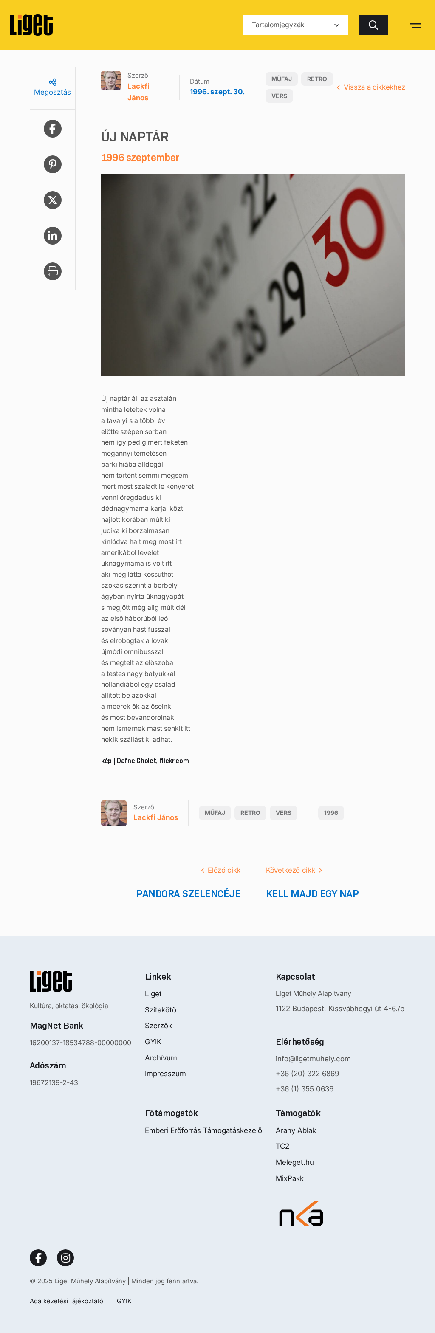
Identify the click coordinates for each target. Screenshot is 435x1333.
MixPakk (290, 1178)
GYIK (153, 1041)
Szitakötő (160, 1010)
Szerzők (158, 1025)
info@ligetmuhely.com (313, 1058)
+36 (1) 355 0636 (304, 1089)
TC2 (282, 1146)
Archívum (161, 1058)
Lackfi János (138, 92)
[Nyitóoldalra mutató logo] (80, 981)
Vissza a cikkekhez (374, 87)
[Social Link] (38, 1257)
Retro (317, 78)
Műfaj (281, 78)
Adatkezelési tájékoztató (66, 1301)
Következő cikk (290, 870)
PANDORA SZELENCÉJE (188, 894)
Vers (279, 95)
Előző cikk (224, 870)
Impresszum (165, 1073)
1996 (331, 812)
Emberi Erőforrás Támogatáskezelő (203, 1130)
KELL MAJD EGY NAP (312, 894)
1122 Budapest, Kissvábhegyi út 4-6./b (340, 1008)
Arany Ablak (296, 1130)
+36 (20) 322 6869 (307, 1073)
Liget (153, 993)
